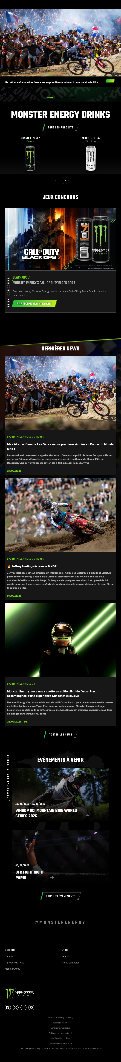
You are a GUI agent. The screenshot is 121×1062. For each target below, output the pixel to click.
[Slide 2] (66, 97)
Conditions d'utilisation (60, 1028)
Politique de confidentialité (60, 1033)
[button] (65, 180)
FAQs (65, 956)
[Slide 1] (58, 97)
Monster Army (12, 969)
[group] (30, 155)
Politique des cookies (60, 1038)
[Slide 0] (50, 97)
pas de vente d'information (60, 1043)
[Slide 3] (73, 97)
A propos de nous (14, 962)
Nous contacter (70, 962)
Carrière (9, 956)
